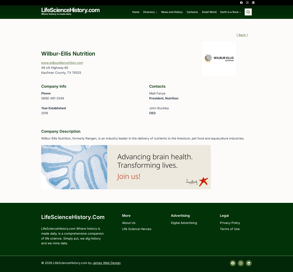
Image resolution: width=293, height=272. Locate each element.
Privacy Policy (230, 223)
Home (135, 12)
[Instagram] (247, 2)
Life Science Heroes (136, 229)
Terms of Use (230, 229)
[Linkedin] (253, 2)
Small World (209, 12)
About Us (128, 223)
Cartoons (192, 12)
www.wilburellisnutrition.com (62, 63)
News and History (172, 12)
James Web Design (107, 263)
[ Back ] (242, 35)
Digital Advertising (184, 223)
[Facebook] (241, 2)
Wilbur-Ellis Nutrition (68, 53)
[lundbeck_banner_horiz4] (146, 167)
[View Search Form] (248, 12)
